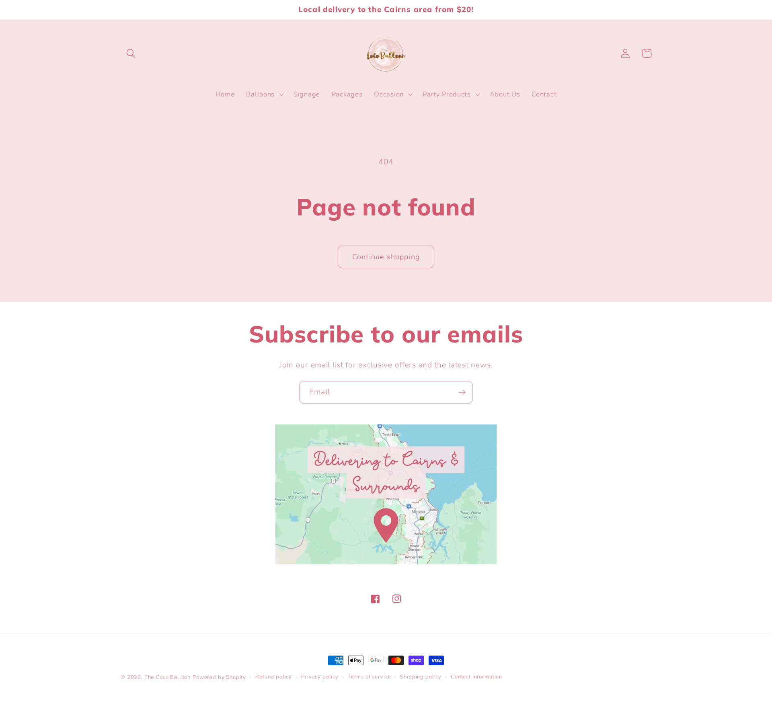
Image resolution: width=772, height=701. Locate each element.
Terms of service (369, 677)
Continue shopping (386, 257)
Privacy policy (320, 677)
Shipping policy (420, 677)
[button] (131, 53)
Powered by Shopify (219, 677)
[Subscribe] (461, 392)
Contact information (476, 677)
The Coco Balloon (167, 677)
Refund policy (273, 677)
